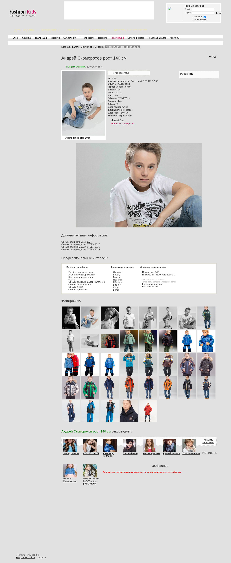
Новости (55, 38)
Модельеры (97, 30)
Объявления (69, 38)
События (27, 38)
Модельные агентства (130, 30)
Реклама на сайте (157, 38)
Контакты (175, 38)
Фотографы (50, 30)
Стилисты (73, 30)
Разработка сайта (25, 557)
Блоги (16, 38)
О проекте (89, 38)
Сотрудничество (135, 38)
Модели (99, 47)
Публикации (41, 38)
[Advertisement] (109, 10)
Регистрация (117, 38)
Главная (65, 47)
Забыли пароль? (199, 20)
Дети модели (24, 30)
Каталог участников (82, 47)
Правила (102, 38)
